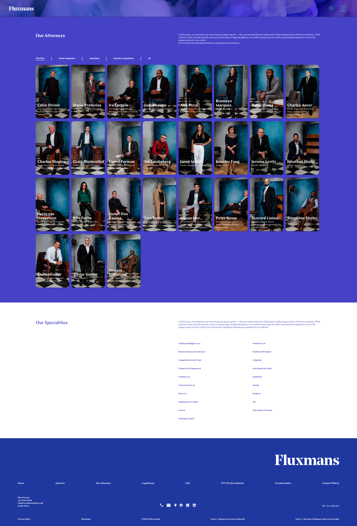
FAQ (187, 483)
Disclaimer (86, 519)
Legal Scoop (148, 483)
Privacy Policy (24, 519)
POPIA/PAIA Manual (151, 519)
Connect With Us (330, 483)
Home (21, 483)
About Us (60, 483)
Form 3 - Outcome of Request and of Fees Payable (317, 519)
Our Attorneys (103, 483)
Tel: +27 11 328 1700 (330, 506)
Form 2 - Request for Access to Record (228, 519)
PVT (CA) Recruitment (232, 483)
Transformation (283, 483)
